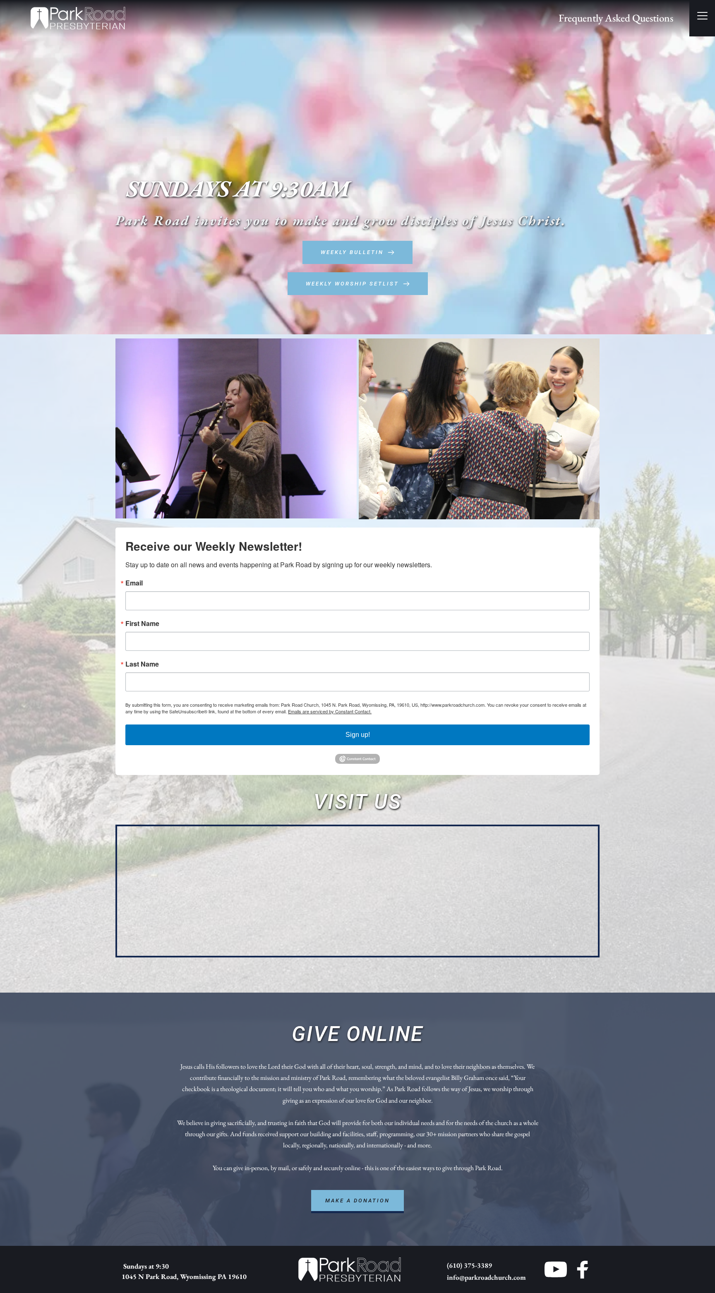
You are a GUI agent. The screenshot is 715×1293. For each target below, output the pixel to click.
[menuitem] (616, 18)
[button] (702, 15)
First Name (142, 623)
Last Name (142, 664)
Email (134, 583)
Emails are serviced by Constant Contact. (330, 711)
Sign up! (358, 734)
